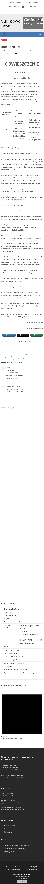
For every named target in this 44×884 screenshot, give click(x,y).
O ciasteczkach (22, 878)
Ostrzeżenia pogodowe (12, 653)
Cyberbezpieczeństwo (11, 650)
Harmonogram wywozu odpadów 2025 (17, 845)
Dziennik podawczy (10, 829)
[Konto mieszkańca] (27, 11)
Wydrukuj (18, 54)
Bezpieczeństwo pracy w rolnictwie (15, 669)
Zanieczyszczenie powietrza (13, 657)
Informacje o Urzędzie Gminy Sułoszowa (29, 635)
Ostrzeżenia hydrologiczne (13, 660)
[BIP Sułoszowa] (22, 11)
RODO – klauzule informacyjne (14, 663)
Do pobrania (8, 832)
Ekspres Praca (8, 666)
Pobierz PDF (6, 54)
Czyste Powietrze (10, 615)
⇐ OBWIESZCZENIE (22, 354)
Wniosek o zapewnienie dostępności (27, 630)
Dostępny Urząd (7, 626)
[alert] (22, 715)
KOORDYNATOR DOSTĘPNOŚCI (30, 640)
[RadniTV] (16, 11)
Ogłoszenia (8, 612)
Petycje (6, 619)
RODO (6, 647)
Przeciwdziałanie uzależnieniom (14, 622)
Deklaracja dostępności (27, 643)
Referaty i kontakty (10, 825)
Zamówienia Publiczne (11, 609)
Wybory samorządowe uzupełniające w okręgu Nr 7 (21, 673)
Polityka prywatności (13, 869)
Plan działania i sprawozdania (29, 626)
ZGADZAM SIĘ (22, 881)
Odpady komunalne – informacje (14, 848)
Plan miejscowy (9, 852)
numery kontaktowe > (13, 381)
